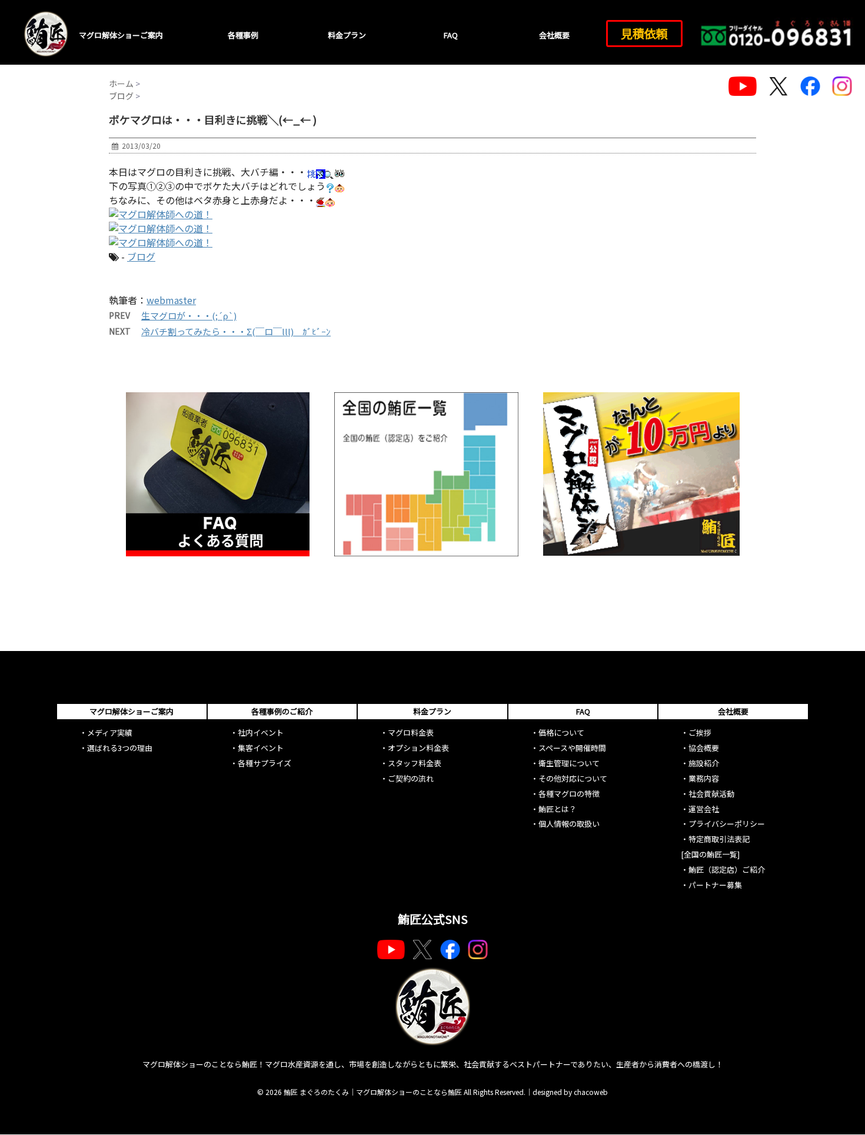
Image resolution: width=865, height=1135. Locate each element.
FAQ (451, 35)
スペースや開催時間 (572, 747)
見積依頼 (644, 33)
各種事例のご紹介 (281, 711)
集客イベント (261, 747)
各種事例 (243, 35)
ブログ (141, 256)
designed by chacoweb (570, 1092)
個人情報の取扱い (569, 823)
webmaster (171, 300)
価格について (561, 732)
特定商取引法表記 (719, 838)
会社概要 (554, 35)
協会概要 (703, 747)
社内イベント (261, 732)
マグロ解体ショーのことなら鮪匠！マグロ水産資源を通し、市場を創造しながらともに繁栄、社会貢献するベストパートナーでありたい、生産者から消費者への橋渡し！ (432, 1064)
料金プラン (347, 35)
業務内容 (703, 778)
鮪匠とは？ (557, 808)
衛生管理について (569, 763)
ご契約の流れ (411, 778)
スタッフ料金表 (414, 763)
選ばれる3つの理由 (119, 747)
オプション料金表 (418, 747)
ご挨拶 (699, 732)
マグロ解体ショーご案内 (121, 35)
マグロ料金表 (411, 732)
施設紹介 (703, 763)
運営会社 (703, 808)
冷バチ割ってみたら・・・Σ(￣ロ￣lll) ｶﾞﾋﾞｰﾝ (236, 331)
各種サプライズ (264, 763)
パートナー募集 (715, 884)
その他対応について (572, 778)
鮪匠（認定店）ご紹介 (726, 869)
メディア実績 (109, 732)
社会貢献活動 (711, 793)
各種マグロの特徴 (569, 793)
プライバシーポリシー (726, 823)
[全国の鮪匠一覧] (710, 854)
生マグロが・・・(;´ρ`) (189, 315)
